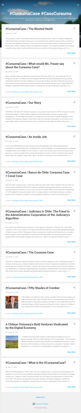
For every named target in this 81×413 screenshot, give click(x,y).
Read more (71, 53)
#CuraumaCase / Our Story (23, 102)
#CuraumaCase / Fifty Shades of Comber (33, 288)
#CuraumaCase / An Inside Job (26, 137)
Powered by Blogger (41, 404)
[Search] (78, 5)
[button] (74, 28)
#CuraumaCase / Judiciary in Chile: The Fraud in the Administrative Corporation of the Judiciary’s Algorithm (38, 215)
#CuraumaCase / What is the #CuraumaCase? (36, 362)
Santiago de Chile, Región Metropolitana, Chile (27, 92)
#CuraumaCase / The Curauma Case (30, 252)
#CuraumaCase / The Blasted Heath (29, 29)
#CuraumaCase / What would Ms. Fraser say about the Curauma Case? (35, 65)
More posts (40, 397)
